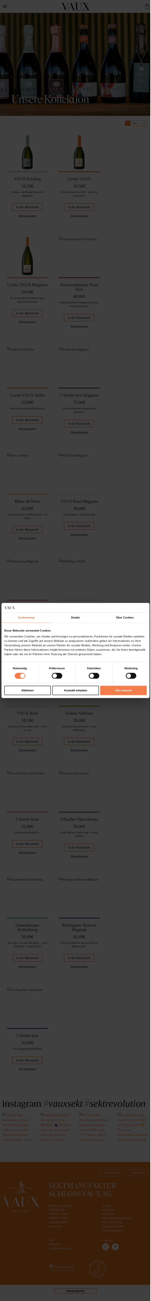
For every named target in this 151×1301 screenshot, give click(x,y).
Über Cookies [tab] (125, 617)
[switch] (57, 676)
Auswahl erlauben (75, 690)
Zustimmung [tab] (26, 617)
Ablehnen (27, 690)
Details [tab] (75, 617)
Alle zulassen (123, 690)
